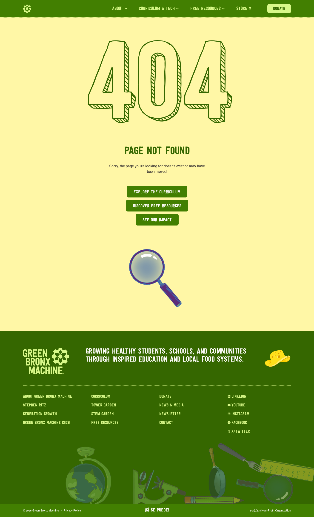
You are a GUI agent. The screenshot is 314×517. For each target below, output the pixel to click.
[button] (120, 9)
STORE (241, 8)
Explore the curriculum (157, 192)
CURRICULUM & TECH (157, 8)
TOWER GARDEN (103, 405)
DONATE (279, 9)
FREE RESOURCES (205, 8)
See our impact (157, 220)
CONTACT (166, 423)
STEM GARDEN (102, 414)
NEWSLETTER (170, 414)
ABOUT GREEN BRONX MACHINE (47, 397)
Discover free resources (157, 206)
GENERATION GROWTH (40, 414)
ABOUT (117, 8)
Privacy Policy (72, 510)
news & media (171, 405)
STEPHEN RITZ (34, 405)
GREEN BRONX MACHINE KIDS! (46, 423)
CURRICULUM (100, 397)
